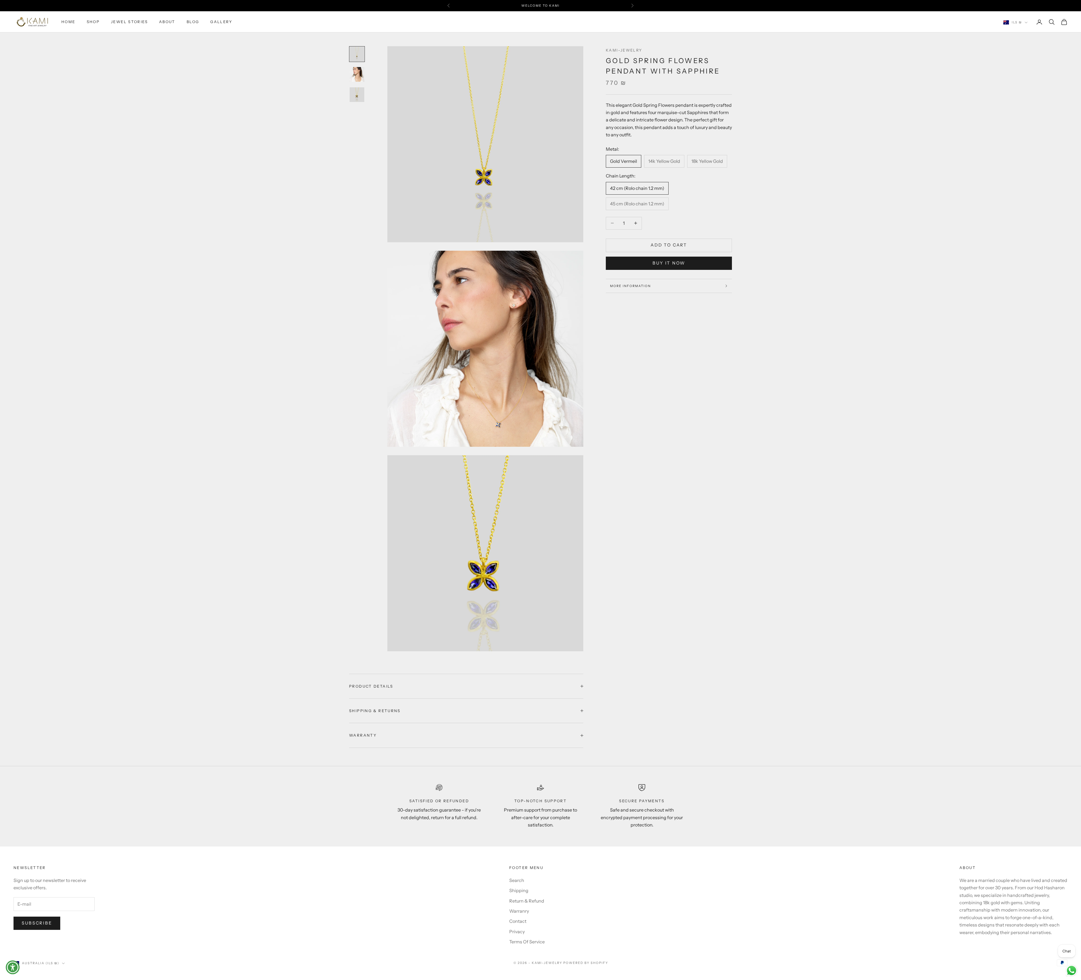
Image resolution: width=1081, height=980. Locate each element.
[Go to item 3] (357, 95)
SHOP (93, 22)
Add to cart (669, 245)
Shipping (518, 890)
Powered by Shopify (585, 963)
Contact (517, 921)
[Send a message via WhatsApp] (1071, 970)
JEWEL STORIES (129, 22)
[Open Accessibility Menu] (13, 967)
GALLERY (221, 22)
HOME (68, 22)
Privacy (517, 931)
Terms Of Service (527, 942)
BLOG (193, 22)
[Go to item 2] (357, 74)
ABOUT (167, 22)
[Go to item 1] (357, 54)
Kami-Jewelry (624, 50)
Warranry (519, 911)
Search (516, 880)
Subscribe (37, 923)
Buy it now (669, 263)
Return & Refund (526, 901)
